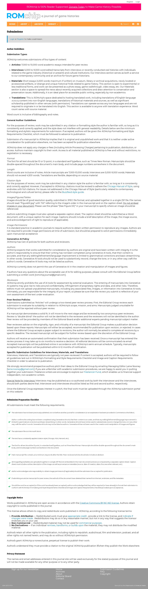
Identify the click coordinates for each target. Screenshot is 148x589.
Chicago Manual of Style (119, 186)
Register (130, 2)
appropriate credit (77, 516)
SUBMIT (52, 24)
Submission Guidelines (112, 569)
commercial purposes (90, 523)
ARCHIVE (38, 24)
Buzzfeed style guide (73, 192)
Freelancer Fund (92, 372)
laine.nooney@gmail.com (21, 369)
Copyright (105, 574)
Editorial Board (63, 576)
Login (138, 2)
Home (59, 569)
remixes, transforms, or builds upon (65, 525)
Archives (60, 571)
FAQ (102, 571)
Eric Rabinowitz (128, 585)
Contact (60, 578)
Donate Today (77, 6)
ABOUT (24, 24)
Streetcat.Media (140, 585)
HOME (12, 24)
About (59, 574)
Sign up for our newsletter (25, 569)
